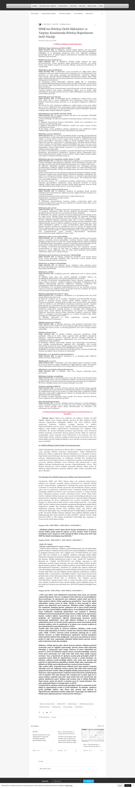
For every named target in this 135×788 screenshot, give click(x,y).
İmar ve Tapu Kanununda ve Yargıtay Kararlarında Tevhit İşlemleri (66, 732)
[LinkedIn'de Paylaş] (47, 712)
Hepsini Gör (100, 726)
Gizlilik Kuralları (69, 785)
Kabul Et (128, 785)
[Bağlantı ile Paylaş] (51, 712)
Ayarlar (120, 785)
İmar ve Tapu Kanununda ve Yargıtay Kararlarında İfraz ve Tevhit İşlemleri (91, 745)
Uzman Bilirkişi (67, 707)
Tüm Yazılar (35, 13)
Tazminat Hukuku (65, 13)
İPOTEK (35, 732)
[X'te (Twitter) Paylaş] (43, 712)
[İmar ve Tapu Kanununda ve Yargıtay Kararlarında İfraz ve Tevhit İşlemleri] (93, 735)
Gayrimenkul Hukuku (49, 13)
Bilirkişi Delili (61, 704)
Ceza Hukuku (78, 13)
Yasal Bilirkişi (78, 707)
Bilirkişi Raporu (72, 704)
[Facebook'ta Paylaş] (39, 712)
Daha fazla (89, 13)
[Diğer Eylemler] (95, 24)
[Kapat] (133, 785)
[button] (102, 13)
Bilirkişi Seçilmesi (45, 707)
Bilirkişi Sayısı (56, 707)
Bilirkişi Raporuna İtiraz (86, 704)
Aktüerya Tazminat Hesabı (47, 704)
